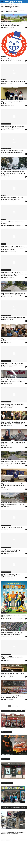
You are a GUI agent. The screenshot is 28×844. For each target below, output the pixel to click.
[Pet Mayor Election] (14, 44)
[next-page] (18, 706)
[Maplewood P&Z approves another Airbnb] (14, 647)
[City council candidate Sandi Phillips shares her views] (14, 668)
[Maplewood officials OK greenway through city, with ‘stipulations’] (14, 626)
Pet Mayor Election (7, 59)
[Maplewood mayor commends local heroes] (14, 93)
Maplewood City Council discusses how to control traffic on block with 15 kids (14, 423)
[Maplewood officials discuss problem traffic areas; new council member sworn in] (14, 435)
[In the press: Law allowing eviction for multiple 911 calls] (14, 308)
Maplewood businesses (6, 693)
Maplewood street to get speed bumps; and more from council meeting (13, 294)
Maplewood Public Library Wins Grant (13, 81)
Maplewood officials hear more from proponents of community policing (12, 364)
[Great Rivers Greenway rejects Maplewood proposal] (14, 565)
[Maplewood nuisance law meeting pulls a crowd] (14, 330)
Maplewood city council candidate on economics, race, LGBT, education (13, 127)
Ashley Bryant (4, 83)
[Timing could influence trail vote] (14, 518)
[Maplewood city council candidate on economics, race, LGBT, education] (14, 117)
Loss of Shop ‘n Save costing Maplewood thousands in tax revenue (13, 380)
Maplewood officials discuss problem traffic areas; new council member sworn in (13, 443)
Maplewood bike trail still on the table (13, 505)
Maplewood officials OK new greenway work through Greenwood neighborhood (13, 462)
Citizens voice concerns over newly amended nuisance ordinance (12, 198)
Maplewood (7, 4)
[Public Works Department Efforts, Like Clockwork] (14, 597)
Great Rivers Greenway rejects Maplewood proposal (10, 575)
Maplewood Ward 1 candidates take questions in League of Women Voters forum (13, 485)
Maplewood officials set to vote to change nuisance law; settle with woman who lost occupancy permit (14, 273)
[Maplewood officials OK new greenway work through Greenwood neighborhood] (14, 455)
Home (2, 4)
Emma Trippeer (4, 105)
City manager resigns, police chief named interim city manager (12, 24)
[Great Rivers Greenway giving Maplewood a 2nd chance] (14, 540)
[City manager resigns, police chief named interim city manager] (14, 18)
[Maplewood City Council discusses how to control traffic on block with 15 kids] (14, 415)
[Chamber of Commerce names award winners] (14, 212)
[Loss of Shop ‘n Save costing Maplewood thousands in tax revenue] (14, 374)
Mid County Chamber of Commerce (8, 60)
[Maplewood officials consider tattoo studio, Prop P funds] (14, 394)
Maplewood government (6, 21)
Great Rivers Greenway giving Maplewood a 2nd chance (10, 550)
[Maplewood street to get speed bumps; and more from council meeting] (14, 286)
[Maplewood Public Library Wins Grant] (14, 72)
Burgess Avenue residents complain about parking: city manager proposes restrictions (13, 173)
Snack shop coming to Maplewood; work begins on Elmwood (12, 696)
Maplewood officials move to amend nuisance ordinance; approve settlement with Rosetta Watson (13, 247)
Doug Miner (3, 27)
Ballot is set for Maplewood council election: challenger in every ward (12, 151)
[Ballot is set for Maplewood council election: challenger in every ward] (14, 141)
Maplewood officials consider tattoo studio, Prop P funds (12, 405)
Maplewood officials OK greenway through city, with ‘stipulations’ (12, 633)
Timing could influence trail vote (11, 527)
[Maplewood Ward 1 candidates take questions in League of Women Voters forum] (14, 475)
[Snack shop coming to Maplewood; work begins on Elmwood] (14, 687)
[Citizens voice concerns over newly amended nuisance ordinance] (14, 188)
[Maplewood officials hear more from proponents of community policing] (14, 354)
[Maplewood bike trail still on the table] (14, 498)
